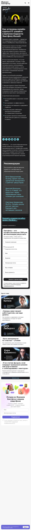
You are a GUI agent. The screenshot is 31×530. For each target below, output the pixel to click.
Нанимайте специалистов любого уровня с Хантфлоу (13, 219)
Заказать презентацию (15, 279)
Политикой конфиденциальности (11, 422)
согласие (10, 420)
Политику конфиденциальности (12, 285)
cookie (11, 527)
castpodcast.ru (11, 225)
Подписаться (15, 417)
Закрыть (26, 527)
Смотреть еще (15, 378)
